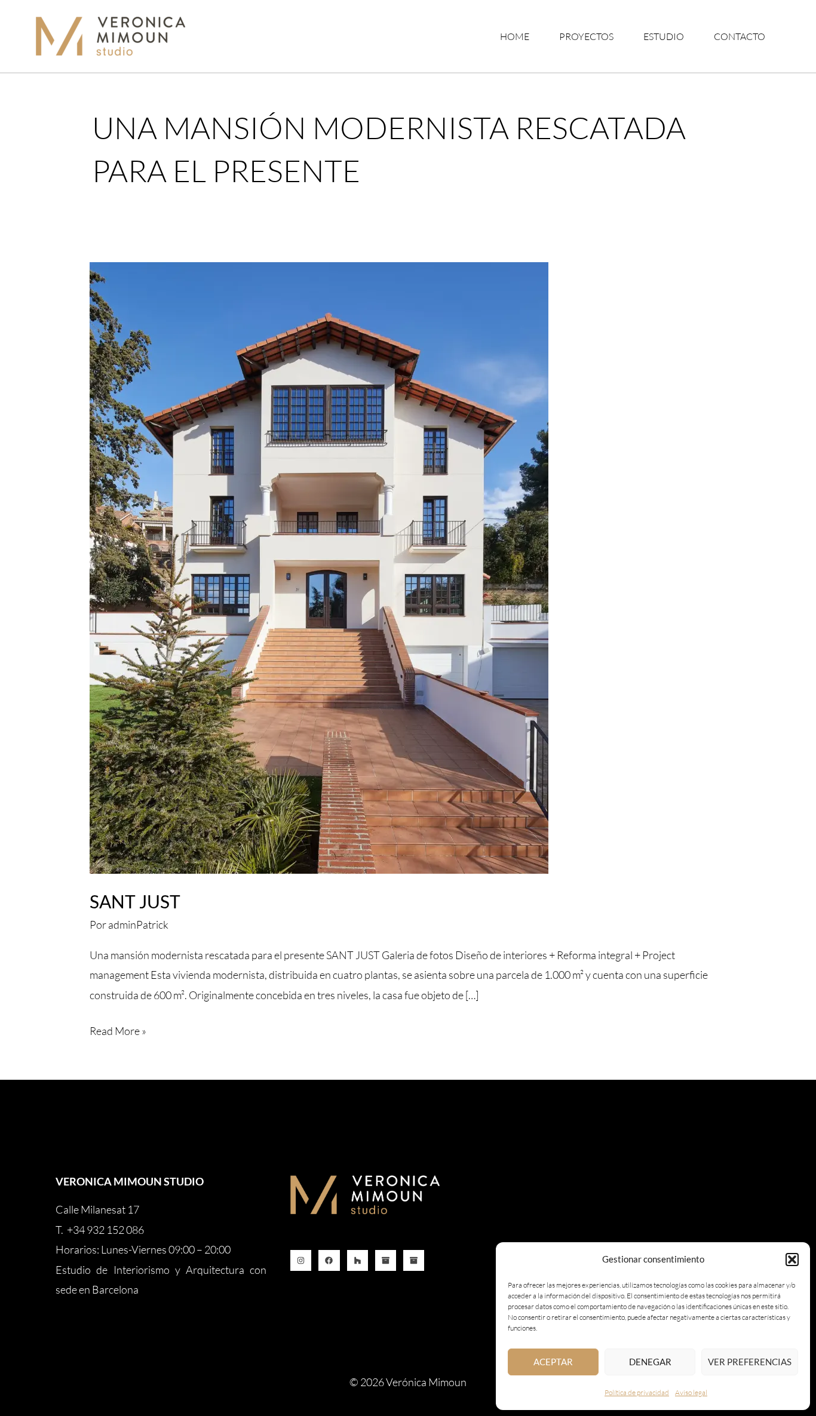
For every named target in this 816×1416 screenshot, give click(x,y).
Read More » (118, 1029)
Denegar (650, 1361)
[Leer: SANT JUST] (319, 566)
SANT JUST (135, 901)
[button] (792, 1260)
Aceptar (553, 1361)
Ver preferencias (750, 1361)
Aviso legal (691, 1392)
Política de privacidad (637, 1392)
